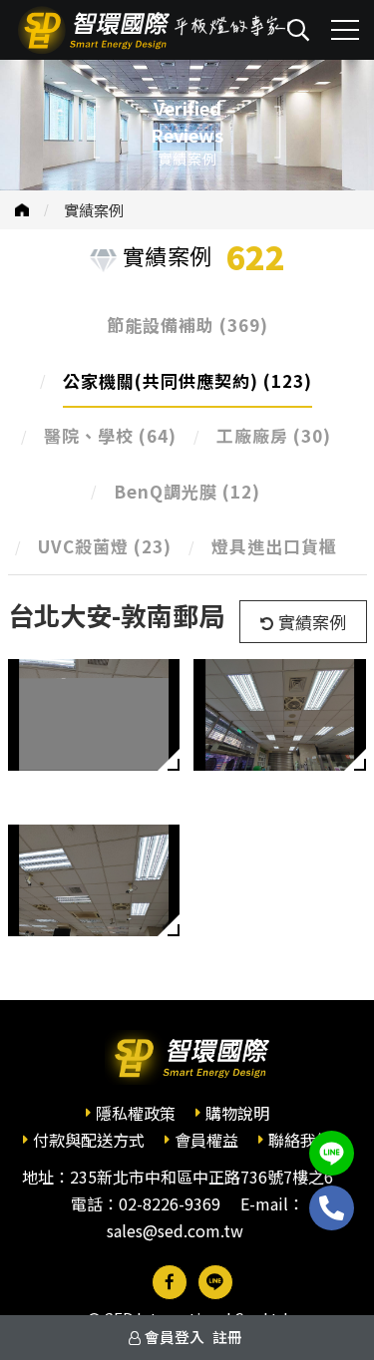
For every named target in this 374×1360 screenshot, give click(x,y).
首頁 (22, 209)
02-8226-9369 (169, 1203)
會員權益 (206, 1140)
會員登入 (174, 1336)
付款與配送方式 (89, 1140)
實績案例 (94, 209)
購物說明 (237, 1113)
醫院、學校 (110, 435)
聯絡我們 (300, 1140)
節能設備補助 (187, 324)
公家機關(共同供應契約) (187, 380)
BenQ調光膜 (187, 491)
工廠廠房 (273, 435)
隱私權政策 (136, 1113)
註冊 (227, 1336)
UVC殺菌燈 (105, 545)
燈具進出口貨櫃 (274, 545)
